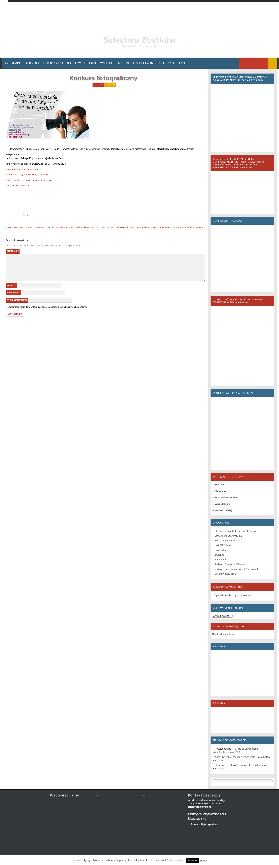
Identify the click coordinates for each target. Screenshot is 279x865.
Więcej (203, 860)
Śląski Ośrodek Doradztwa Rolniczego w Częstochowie (123, 227)
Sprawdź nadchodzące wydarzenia (233, 595)
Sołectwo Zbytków (139, 39)
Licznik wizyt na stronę (223, 634)
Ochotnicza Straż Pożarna (228, 536)
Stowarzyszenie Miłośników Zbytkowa (235, 531)
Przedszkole (221, 550)
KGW (78, 63)
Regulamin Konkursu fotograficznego (24, 169)
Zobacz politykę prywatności (205, 824)
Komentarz (12, 251)
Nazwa (10, 285)
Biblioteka (122, 63)
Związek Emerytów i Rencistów (231, 564)
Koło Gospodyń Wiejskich (229, 540)
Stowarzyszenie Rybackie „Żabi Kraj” (180, 227)
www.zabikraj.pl (21, 186)
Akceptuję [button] (192, 861)
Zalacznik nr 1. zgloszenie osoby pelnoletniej (27, 175)
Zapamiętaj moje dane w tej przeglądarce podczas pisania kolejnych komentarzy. (47, 307)
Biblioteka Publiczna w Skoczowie (65, 227)
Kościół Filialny (143, 63)
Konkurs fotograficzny (90, 227)
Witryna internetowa (16, 300)
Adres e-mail (13, 293)
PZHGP (161, 63)
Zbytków (199, 227)
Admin (111, 85)
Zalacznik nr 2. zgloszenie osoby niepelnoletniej (29, 180)
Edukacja (90, 63)
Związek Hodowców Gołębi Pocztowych (236, 569)
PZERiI (182, 63)
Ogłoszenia (32, 63)
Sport (172, 63)
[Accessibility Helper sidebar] (4, 4)
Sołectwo (40, 227)
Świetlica (106, 63)
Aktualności (13, 63)
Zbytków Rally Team (225, 574)
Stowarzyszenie (53, 63)
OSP (69, 63)
